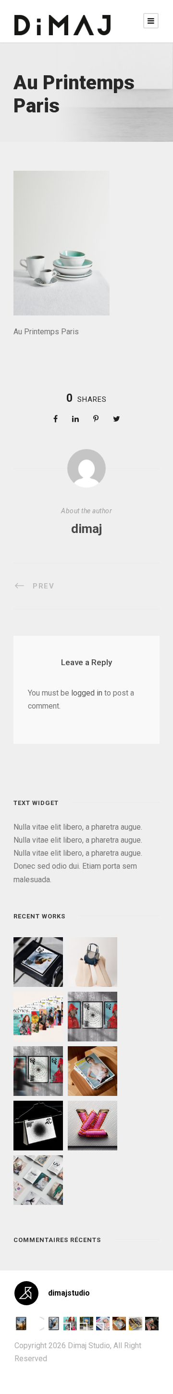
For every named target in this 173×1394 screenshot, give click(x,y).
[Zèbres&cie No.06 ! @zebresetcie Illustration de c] (70, 1323)
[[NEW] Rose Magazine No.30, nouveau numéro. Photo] (103, 1323)
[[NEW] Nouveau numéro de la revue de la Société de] (135, 1323)
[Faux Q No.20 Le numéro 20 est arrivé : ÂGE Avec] (21, 1323)
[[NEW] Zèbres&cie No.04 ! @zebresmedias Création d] (152, 1323)
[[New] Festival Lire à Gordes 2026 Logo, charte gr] (86, 1323)
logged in (86, 692)
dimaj (86, 528)
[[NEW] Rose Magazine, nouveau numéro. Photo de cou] (119, 1323)
